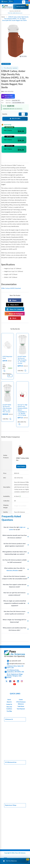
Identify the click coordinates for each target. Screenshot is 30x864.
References (21, 704)
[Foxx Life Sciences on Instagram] (22, 681)
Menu (12, 1)
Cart (29, 1)
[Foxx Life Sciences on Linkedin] (18, 681)
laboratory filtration (12, 570)
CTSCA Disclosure (21, 702)
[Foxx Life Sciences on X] (6, 681)
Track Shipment (21, 708)
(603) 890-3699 (17, 11)
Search (9, 699)
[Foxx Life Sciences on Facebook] (10, 681)
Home (3, 17)
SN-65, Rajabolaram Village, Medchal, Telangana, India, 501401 (15, 676)
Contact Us (9, 704)
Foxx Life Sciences (20, 853)
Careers (21, 699)
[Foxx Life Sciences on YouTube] (14, 684)
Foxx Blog (9, 711)
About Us (9, 702)
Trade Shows (21, 706)
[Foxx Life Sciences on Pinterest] (14, 681)
